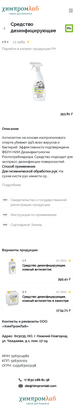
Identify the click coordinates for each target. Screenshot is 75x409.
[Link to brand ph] (69, 28)
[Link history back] (4, 28)
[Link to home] (20, 10)
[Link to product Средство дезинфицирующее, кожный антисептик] (12, 267)
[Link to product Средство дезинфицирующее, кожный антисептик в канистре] (12, 298)
